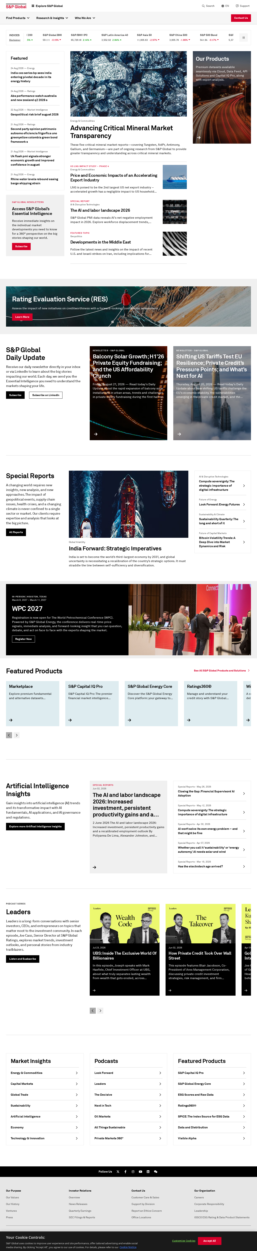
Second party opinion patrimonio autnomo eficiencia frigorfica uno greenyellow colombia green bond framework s (34, 135)
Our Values (12, 1197)
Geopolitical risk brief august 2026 (35, 114)
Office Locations (141, 1217)
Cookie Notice (128, 1247)
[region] (128, 1241)
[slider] (128, 709)
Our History (12, 1204)
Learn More (22, 317)
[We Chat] (156, 1172)
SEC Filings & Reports (82, 1217)
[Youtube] (141, 1172)
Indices (14, 35)
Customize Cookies (183, 1241)
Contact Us (241, 18)
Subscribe (21, 246)
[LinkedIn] (148, 1172)
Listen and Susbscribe (22, 958)
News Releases (78, 1204)
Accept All (209, 1241)
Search (210, 6)
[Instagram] (133, 1172)
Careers (199, 1197)
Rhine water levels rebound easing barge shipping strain (34, 181)
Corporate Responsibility (209, 1204)
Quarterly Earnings (80, 1210)
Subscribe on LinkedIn (45, 395)
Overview (74, 1197)
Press (9, 1217)
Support (244, 6)
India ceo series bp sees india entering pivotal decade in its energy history (31, 77)
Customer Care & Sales (145, 1197)
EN (227, 6)
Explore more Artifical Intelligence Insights (35, 826)
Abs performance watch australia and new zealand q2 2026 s (34, 98)
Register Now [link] (23, 639)
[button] (243, 37)
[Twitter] (118, 1172)
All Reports (16, 532)
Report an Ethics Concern (147, 1210)
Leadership (201, 1210)
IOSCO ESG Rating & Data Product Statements (221, 1217)
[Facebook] (125, 1172)
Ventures (11, 1210)
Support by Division (143, 1204)
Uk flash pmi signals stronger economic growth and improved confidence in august (32, 160)
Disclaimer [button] (15, 40)
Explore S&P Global (49, 6)
